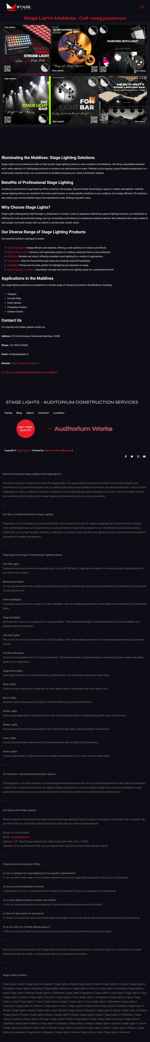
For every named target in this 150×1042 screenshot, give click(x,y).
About (30, 412)
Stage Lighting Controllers (20, 269)
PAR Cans (12, 256)
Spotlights (12, 265)
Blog (19, 412)
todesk (46, 372)
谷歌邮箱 (29, 372)
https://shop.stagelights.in (25, 363)
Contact (43, 412)
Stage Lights (23, 450)
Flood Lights (13, 260)
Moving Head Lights (17, 252)
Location (58, 412)
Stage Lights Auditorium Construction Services (72, 402)
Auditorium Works (83, 428)
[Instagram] (138, 456)
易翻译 (53, 372)
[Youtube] (144, 456)
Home (8, 412)
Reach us (67, 450)
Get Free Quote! (26, 428)
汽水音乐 (6, 372)
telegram (38, 372)
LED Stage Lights (16, 247)
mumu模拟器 (18, 372)
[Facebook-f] (126, 456)
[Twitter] (132, 456)
